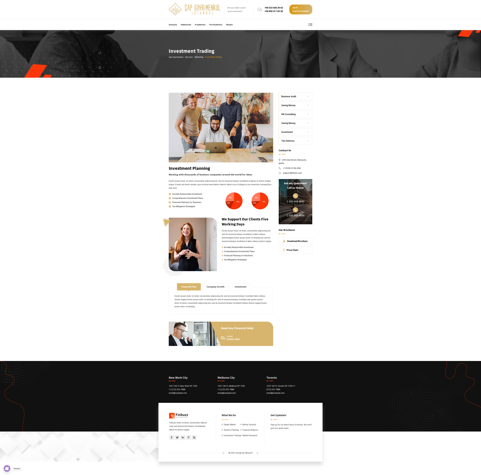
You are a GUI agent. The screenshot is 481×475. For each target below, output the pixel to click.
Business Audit (288, 96)
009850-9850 (233, 339)
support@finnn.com (292, 173)
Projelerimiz (200, 24)
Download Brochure (297, 241)
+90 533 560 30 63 (274, 7)
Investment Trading (232, 435)
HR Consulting (288, 114)
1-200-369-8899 (295, 201)
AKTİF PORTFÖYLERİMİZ (300, 10)
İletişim (229, 24)
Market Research (249, 435)
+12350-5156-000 (292, 168)
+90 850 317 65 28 (274, 11)
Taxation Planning (231, 430)
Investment (287, 132)
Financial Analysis (250, 430)
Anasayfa (173, 24)
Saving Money (288, 105)
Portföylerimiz (215, 24)
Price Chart (292, 250)
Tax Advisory (287, 140)
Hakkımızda (186, 24)
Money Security (249, 424)
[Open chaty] (7, 468)
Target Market (230, 424)
